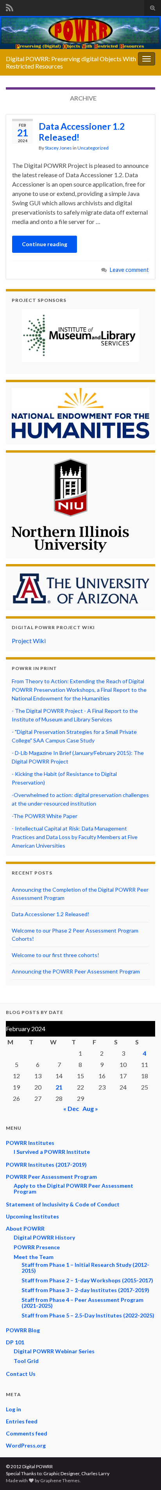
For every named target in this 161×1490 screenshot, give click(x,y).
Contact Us (21, 1373)
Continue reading (44, 244)
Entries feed (22, 1421)
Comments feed (26, 1433)
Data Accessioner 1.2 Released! (82, 132)
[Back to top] (143, 1472)
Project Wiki (29, 640)
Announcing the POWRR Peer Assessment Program (76, 971)
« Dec (71, 1108)
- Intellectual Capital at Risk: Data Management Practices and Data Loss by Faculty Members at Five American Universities (75, 837)
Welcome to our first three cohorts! (55, 955)
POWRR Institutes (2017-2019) (46, 1164)
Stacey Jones (58, 148)
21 (59, 1087)
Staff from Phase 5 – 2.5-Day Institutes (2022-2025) (87, 1315)
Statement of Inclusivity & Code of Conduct (63, 1204)
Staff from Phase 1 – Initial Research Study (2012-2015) (85, 1267)
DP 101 (15, 1342)
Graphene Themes (60, 1480)
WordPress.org (26, 1445)
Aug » (90, 1108)
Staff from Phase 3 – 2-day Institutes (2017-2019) (85, 1290)
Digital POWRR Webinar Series (54, 1351)
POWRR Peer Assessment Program (51, 1176)
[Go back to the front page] (80, 32)
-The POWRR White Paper (44, 816)
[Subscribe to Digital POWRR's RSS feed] (9, 6)
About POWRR (25, 1228)
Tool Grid (26, 1361)
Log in (13, 1409)
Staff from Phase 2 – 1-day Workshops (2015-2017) (87, 1280)
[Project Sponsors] (80, 335)
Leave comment (129, 269)
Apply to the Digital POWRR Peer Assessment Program (73, 1188)
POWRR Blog (23, 1330)
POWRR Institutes (30, 1142)
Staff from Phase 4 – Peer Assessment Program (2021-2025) (82, 1302)
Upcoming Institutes (32, 1216)
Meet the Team (34, 1257)
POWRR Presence (37, 1247)
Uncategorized (93, 148)
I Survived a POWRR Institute (52, 1151)
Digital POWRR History (44, 1237)
